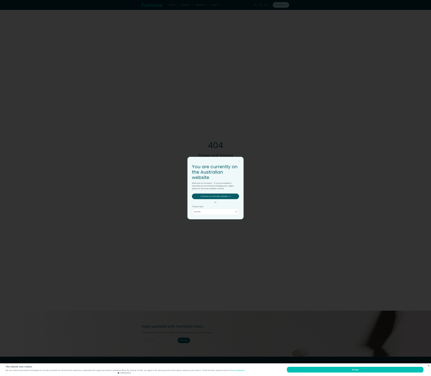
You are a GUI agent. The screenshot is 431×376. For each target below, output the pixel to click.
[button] (125, 373)
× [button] (428, 366)
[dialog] (215, 369)
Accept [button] (355, 370)
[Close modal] (239, 161)
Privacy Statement (237, 370)
